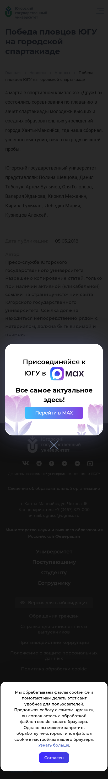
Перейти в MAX (54, 413)
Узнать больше (53, 745)
